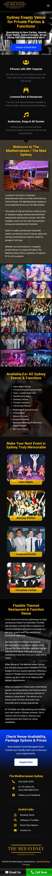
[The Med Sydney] (15, 5)
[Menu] (48, 5)
